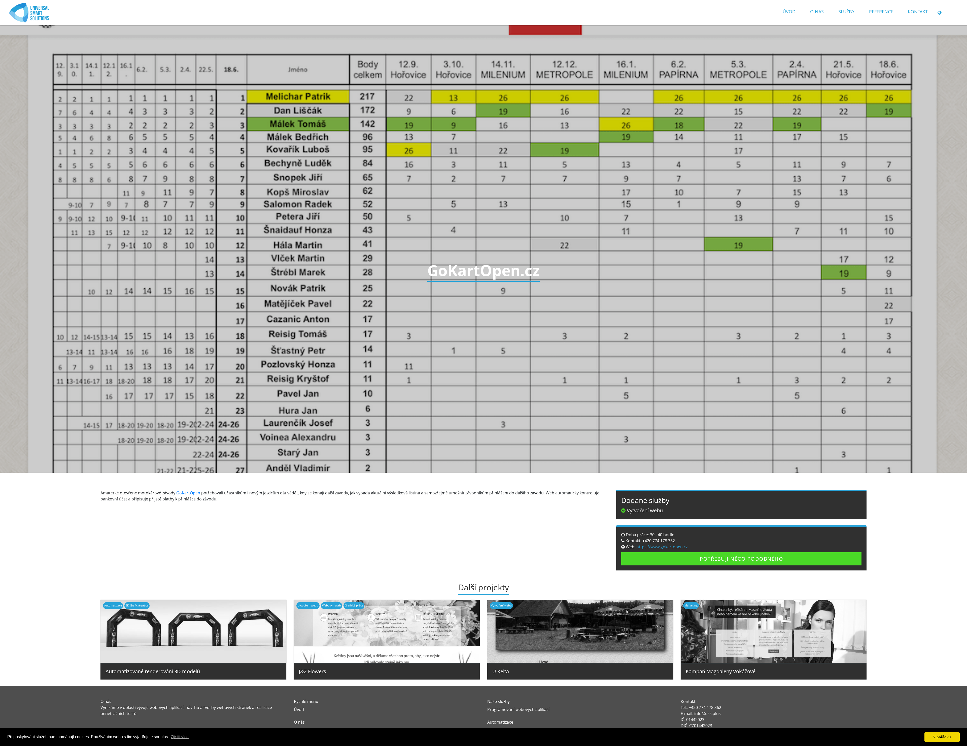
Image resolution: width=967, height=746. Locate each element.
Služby (846, 12)
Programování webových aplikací (518, 709)
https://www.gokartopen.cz (661, 547)
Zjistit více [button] (180, 737)
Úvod (789, 12)
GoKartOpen (188, 493)
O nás (817, 12)
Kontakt (918, 12)
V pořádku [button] (942, 737)
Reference (881, 12)
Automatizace (500, 722)
